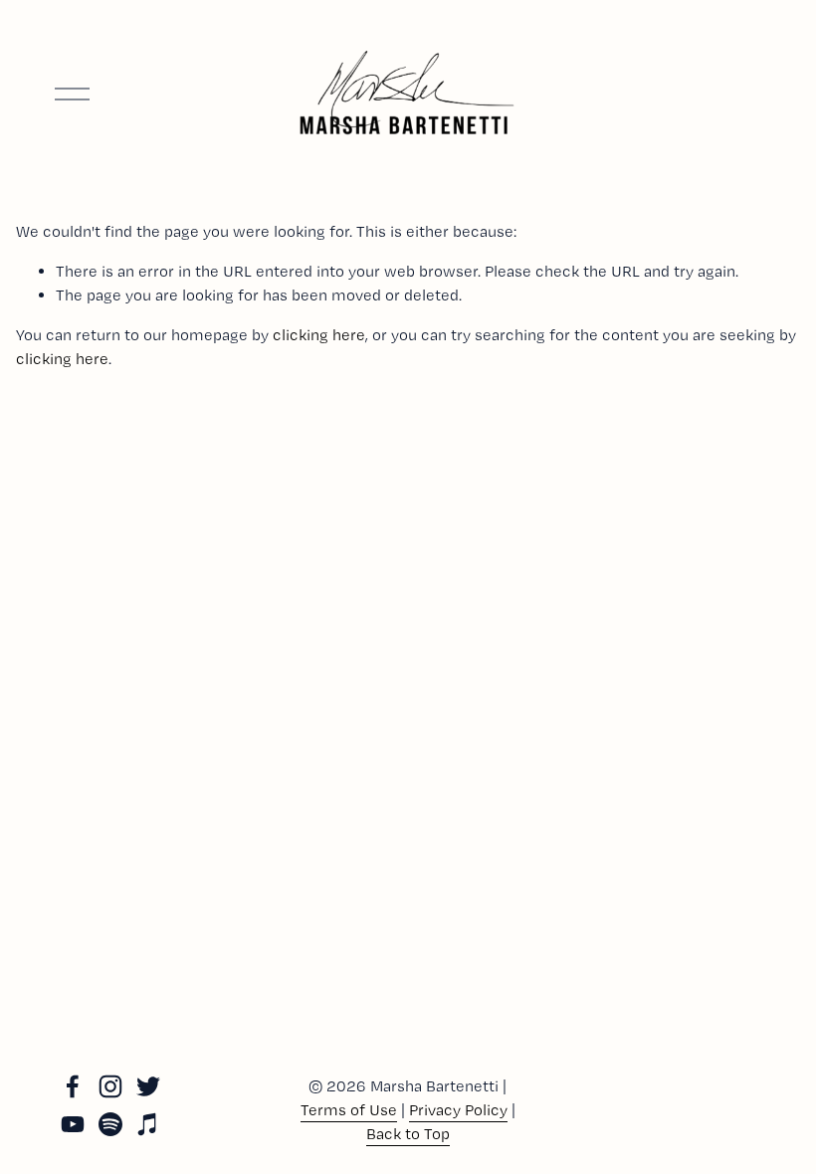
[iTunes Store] (148, 1124)
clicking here (319, 334)
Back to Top (408, 1133)
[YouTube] (73, 1124)
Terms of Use (349, 1109)
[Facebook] (73, 1086)
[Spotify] (110, 1124)
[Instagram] (110, 1086)
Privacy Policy (458, 1109)
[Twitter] (148, 1086)
